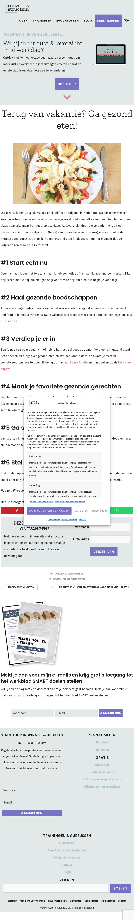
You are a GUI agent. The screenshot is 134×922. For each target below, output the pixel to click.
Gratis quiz (102, 765)
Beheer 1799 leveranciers (41, 501)
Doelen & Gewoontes (69, 573)
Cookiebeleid (54, 519)
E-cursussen (67, 20)
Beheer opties (99, 510)
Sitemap (12, 900)
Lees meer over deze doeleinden (70, 501)
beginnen (59, 579)
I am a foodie (79, 362)
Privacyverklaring (69, 519)
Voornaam (82, 527)
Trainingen (41, 20)
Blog (88, 20)
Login (67, 872)
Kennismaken (108, 20)
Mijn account (108, 900)
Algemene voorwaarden (32, 900)
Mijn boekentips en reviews (102, 786)
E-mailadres (81, 539)
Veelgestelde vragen (67, 857)
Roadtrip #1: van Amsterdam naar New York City (93, 587)
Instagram (102, 749)
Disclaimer (75, 900)
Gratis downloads (102, 772)
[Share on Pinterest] (17, 510)
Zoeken (120, 888)
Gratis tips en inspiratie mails (102, 779)
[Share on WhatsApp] (117, 510)
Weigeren (81, 510)
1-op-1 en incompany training (67, 850)
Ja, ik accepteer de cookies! (49, 510)
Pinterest (102, 742)
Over (23, 20)
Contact (82, 519)
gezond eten (76, 579)
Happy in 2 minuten (21, 587)
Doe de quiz (67, 84)
